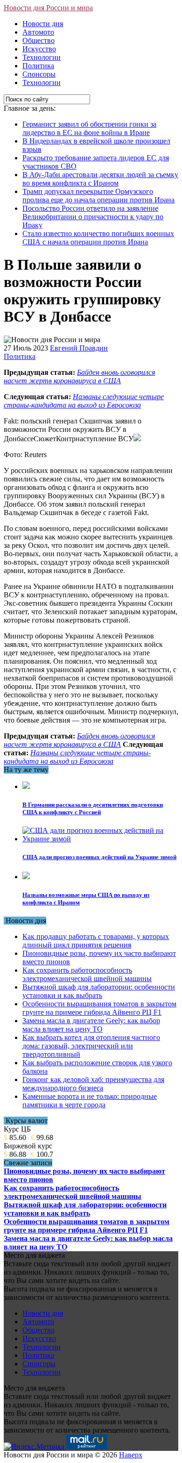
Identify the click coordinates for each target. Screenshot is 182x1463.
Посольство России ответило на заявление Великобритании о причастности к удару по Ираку (92, 216)
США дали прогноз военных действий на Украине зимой (99, 857)
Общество (38, 40)
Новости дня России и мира (48, 8)
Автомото (38, 32)
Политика (38, 66)
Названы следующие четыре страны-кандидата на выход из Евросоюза (84, 401)
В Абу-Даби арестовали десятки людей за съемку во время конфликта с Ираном (100, 179)
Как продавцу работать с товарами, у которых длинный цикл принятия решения (95, 940)
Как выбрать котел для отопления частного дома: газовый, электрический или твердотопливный (91, 1045)
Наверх (130, 1455)
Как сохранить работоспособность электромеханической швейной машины (87, 974)
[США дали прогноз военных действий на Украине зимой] (100, 839)
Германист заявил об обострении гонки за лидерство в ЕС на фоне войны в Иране (89, 128)
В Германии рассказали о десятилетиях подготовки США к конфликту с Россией (92, 808)
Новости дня (42, 24)
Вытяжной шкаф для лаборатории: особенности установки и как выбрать (98, 991)
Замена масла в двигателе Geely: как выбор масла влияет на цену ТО (91, 1025)
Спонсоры (39, 74)
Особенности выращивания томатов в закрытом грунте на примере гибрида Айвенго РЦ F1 (99, 1008)
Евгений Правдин (79, 348)
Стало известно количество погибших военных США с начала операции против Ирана (98, 237)
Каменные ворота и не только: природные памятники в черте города (89, 1100)
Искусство (39, 49)
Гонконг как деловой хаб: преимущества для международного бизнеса (93, 1084)
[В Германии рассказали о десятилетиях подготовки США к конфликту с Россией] (26, 786)
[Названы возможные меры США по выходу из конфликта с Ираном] (26, 877)
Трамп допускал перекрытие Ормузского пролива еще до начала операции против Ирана (98, 195)
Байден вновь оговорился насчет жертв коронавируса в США (79, 376)
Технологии (41, 57)
